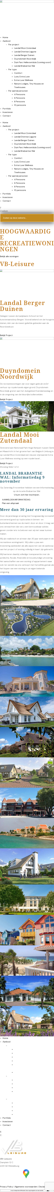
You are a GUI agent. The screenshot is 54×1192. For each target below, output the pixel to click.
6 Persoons (19, 98)
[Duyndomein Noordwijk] (27, 352)
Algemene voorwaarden (26, 1186)
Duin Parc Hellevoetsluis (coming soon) (32, 62)
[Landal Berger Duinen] (27, 284)
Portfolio (7, 108)
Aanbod (6, 41)
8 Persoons (19, 101)
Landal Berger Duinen (24, 55)
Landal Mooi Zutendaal (25, 48)
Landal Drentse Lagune (25, 51)
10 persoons (20, 105)
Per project (13, 44)
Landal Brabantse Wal (24, 66)
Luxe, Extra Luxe (22, 76)
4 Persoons (19, 94)
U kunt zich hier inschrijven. (27, 494)
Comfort (18, 73)
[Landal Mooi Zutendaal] (27, 416)
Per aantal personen (18, 90)
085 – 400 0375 (10, 1135)
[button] (27, 207)
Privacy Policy (6, 1186)
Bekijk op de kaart (27, 1181)
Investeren (8, 112)
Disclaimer (43, 1186)
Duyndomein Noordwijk (25, 58)
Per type (12, 69)
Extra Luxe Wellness (23, 80)
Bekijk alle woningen (9, 256)
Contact (7, 115)
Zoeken (4, 211)
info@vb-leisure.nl (10, 1131)
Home (5, 37)
